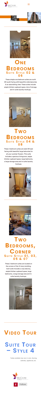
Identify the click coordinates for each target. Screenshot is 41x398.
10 (26, 55)
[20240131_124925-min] (20, 126)
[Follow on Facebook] (16, 385)
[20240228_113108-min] (20, 309)
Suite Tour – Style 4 (20, 347)
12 (29, 55)
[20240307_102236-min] (20, 57)
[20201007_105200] (20, 196)
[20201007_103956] (20, 234)
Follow (23, 384)
